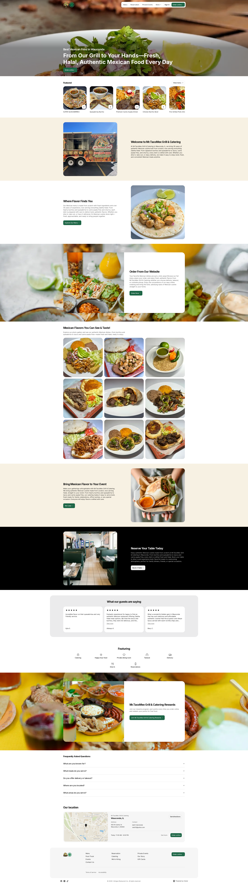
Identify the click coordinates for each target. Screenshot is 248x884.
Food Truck (90, 856)
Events (88, 859)
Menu (125, 5)
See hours (164, 835)
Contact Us (90, 862)
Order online (176, 835)
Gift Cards (141, 859)
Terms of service (91, 872)
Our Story (141, 856)
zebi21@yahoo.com (138, 827)
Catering (115, 856)
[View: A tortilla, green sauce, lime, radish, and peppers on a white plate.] (165, 357)
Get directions (175, 817)
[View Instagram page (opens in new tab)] (64, 881)
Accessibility (102, 872)
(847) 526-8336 (137, 825)
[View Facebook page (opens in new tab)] (61, 881)
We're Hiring (116, 859)
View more (110, 623)
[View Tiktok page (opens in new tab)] (67, 881)
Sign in (167, 5)
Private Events (147, 5)
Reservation (134, 5)
